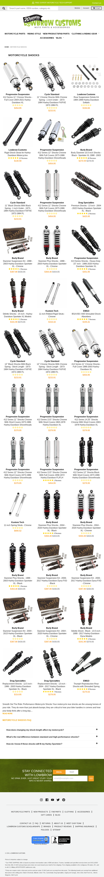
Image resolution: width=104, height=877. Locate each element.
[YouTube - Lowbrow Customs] (52, 799)
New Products (51, 34)
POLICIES (45, 830)
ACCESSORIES (83, 812)
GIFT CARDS (46, 815)
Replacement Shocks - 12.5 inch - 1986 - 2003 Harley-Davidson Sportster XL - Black (18, 686)
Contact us (96, 3)
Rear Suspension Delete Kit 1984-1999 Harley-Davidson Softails (86, 100)
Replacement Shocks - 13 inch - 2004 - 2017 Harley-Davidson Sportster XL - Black (52, 686)
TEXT (72, 772)
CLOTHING (69, 812)
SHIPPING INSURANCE (84, 826)
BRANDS (47, 826)
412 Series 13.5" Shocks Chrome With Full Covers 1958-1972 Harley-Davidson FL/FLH (52, 475)
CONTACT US (25, 823)
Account (86, 8)
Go (91, 778)
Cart (98, 8)
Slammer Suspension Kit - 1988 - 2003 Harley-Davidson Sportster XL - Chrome (18, 263)
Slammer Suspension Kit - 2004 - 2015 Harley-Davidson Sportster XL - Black (18, 633)
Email (59, 772)
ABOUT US (58, 823)
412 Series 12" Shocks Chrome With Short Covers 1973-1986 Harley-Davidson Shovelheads (18, 475)
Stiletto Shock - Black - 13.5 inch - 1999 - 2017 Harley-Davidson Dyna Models (86, 633)
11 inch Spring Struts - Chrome (17, 525)
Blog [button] (59, 38)
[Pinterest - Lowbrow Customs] (63, 799)
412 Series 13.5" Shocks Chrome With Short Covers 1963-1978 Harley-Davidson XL (52, 422)
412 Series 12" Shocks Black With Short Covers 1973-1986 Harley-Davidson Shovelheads (86, 475)
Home (7, 47)
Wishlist (77, 8)
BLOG (57, 815)
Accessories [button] (47, 38)
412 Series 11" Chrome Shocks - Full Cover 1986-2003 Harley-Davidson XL (86, 367)
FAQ (36, 823)
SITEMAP (56, 830)
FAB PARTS (56, 812)
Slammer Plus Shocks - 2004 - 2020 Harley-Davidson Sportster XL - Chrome (86, 528)
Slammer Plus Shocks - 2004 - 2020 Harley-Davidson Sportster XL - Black (52, 528)
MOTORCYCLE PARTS (20, 812)
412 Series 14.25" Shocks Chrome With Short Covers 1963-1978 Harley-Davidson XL (86, 422)
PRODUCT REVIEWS (63, 826)
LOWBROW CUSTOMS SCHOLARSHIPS (23, 826)
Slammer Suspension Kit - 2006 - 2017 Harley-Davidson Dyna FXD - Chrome (86, 580)
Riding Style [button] (34, 34)
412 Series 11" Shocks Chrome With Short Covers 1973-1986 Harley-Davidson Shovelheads (18, 422)
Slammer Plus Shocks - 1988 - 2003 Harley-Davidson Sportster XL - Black (17, 580)
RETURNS (46, 823)
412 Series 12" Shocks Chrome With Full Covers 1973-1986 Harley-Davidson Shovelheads (52, 155)
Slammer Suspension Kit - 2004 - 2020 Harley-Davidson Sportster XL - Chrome (52, 633)
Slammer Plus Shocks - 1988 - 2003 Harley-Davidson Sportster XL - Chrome (52, 263)
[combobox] (32, 8)
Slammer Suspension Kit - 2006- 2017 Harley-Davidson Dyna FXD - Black (52, 580)
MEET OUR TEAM (73, 823)
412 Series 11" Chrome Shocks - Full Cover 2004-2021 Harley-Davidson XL (17, 100)
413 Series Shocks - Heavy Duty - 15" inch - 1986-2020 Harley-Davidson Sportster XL (86, 263)
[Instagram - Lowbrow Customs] (41, 799)
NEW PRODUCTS (40, 812)
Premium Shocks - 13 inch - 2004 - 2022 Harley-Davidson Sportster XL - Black (86, 208)
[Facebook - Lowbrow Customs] (46, 799)
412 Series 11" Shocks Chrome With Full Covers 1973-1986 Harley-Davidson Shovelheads (52, 208)
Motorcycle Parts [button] (15, 34)
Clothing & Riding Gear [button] (85, 34)
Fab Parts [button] (64, 34)
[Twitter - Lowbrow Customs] (58, 799)
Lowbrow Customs (17, 853)
